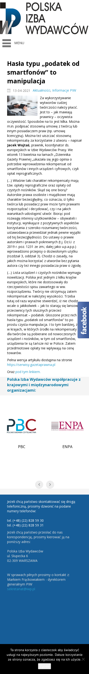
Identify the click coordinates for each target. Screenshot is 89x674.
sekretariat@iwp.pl (21, 589)
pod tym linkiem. (28, 371)
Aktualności (41, 90)
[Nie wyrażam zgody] (83, 659)
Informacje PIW (64, 90)
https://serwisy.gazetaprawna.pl (31, 364)
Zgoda (44, 666)
